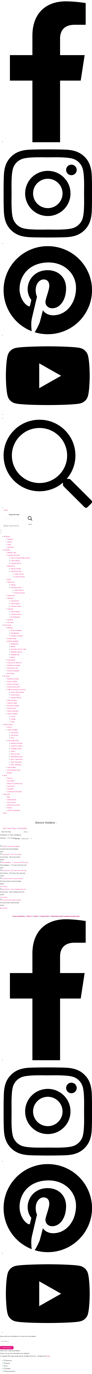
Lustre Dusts (14, 732)
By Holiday (7, 550)
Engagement (14, 644)
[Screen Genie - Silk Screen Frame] (11, 854)
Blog (8, 797)
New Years (10, 622)
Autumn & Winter (12, 681)
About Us (10, 778)
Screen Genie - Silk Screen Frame (10, 857)
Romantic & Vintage (13, 705)
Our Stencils (10, 781)
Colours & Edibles (12, 730)
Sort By (17, 838)
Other (12, 738)
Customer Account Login (14, 791)
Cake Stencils (15, 601)
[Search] (30, 518)
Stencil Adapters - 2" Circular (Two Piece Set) (13, 865)
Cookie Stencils (15, 560)
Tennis (13, 721)
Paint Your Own (15, 754)
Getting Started (11, 799)
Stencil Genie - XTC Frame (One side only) (12, 873)
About (5, 775)
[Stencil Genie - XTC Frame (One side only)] (13, 870)
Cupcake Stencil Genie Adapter (9, 849)
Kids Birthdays (15, 633)
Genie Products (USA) (13, 770)
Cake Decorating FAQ (13, 810)
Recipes (9, 807)
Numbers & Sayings (17, 636)
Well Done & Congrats (13, 665)
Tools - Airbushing (16, 764)
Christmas (10, 609)
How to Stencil (11, 802)
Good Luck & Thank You (14, 662)
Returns (36, 916)
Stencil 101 (7, 794)
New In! (9, 727)
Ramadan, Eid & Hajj (13, 555)
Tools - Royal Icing (16, 762)
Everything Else (15, 617)
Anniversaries (11, 660)
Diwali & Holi (11, 595)
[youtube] (48, 414)
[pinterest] (48, 335)
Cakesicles (10, 547)
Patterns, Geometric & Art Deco (16, 689)
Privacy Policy (44, 916)
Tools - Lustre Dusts (17, 759)
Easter (9, 579)
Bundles (9, 772)
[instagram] (48, 243)
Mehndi (13, 646)
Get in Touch (11, 786)
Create (48, 1356)
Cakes (9, 544)
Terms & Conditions (18, 916)
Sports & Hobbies (12, 713)
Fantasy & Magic (12, 703)
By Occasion (7, 625)
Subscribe (6, 1347)
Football (13, 719)
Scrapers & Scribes (16, 746)
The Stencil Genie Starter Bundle (9, 902)
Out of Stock (3, 886)
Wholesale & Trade (57, 916)
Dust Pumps (14, 735)
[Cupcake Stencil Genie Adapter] (10, 846)
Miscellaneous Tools (17, 756)
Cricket (13, 716)
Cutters (13, 751)
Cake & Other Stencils (17, 692)
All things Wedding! (12, 641)
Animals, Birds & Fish (13, 687)
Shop (4, 828)
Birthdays (10, 627)
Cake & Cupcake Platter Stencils (20, 558)
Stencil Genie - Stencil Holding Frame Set (12, 892)
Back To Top (3, 908)
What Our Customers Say (14, 783)
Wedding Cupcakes (16, 652)
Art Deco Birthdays (16, 630)
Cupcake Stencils (16, 563)
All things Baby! (11, 638)
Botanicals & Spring (13, 678)
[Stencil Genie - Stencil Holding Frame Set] (13, 889)
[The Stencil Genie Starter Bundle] (10, 900)
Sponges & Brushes (17, 743)
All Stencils (7, 536)
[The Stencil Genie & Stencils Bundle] (11, 878)
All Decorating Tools (13, 740)
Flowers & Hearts (16, 568)
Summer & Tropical (13, 684)
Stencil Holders (11, 767)
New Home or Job (12, 668)
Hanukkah (10, 619)
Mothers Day (11, 566)
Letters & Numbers (12, 711)
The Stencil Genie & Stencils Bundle (10, 881)
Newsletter (10, 789)
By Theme (7, 676)
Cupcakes (10, 539)
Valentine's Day (11, 552)
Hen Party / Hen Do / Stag (18, 649)
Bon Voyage (10, 673)
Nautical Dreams (12, 700)
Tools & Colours (8, 724)
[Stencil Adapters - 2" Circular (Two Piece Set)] (14, 862)
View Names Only (16, 571)
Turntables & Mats (16, 748)
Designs (13, 584)
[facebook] (48, 142)
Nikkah (13, 657)
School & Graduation (13, 670)
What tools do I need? (13, 805)
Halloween (10, 598)
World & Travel (11, 708)
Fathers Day (10, 582)
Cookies (9, 542)
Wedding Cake (15, 654)
